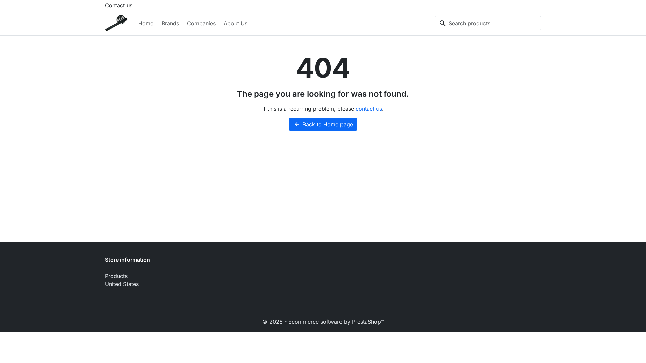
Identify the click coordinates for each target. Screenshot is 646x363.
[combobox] (488, 23)
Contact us (118, 5)
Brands (170, 23)
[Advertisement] (323, 192)
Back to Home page (323, 124)
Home (145, 23)
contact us (369, 108)
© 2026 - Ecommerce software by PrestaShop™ (323, 321)
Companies (201, 23)
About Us (235, 23)
